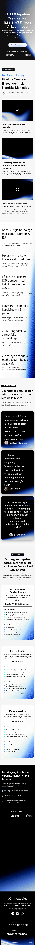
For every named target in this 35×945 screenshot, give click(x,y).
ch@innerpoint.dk (17, 934)
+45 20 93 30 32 (17, 925)
